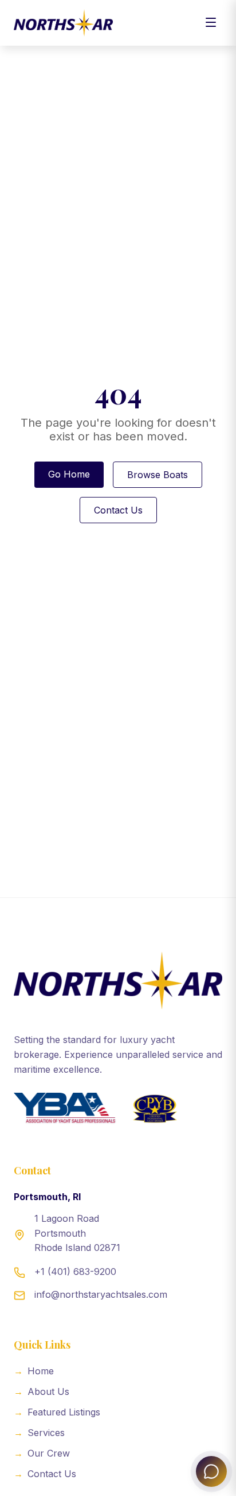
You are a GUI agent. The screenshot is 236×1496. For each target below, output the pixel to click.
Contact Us (118, 510)
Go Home (69, 474)
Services (39, 1432)
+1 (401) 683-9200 (75, 1271)
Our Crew (42, 1453)
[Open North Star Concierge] (211, 1471)
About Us (41, 1391)
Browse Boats (157, 474)
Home (34, 1371)
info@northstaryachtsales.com (100, 1294)
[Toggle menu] (210, 23)
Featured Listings (57, 1412)
